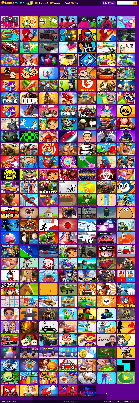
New (40, 3)
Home (3, 401)
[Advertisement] (69, 10)
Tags (76, 3)
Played (67, 3)
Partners (15, 401)
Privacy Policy (116, 401)
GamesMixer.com (126, 401)
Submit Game (108, 3)
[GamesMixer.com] (13, 0)
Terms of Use (107, 401)
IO (47, 3)
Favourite (56, 3)
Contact (9, 401)
